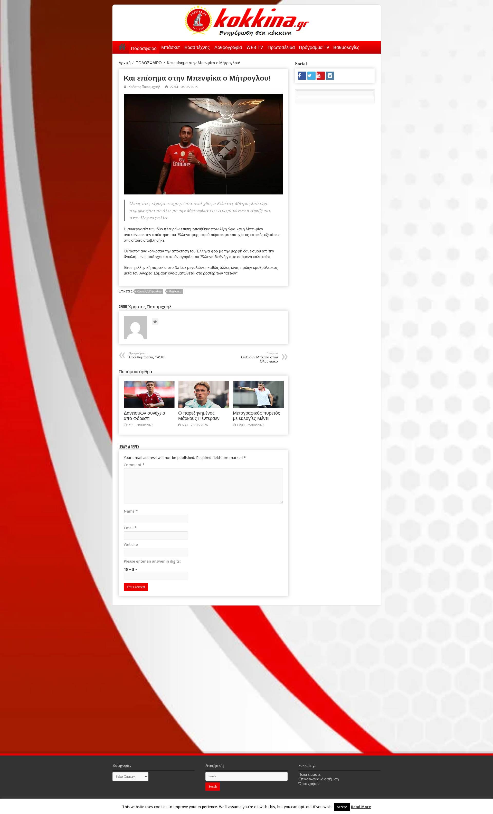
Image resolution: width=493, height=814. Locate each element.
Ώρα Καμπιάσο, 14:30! (147, 355)
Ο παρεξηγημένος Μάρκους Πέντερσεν (199, 415)
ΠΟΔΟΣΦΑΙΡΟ (149, 63)
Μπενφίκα (175, 291)
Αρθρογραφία (228, 47)
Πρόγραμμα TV (314, 47)
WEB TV (254, 47)
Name (131, 511)
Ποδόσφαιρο (144, 48)
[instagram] (330, 76)
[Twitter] (311, 76)
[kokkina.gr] (247, 19)
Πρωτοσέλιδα (281, 47)
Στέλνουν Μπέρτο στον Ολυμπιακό (259, 357)
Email (130, 528)
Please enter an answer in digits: (152, 561)
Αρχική (122, 46)
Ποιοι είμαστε (309, 774)
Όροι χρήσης (309, 783)
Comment (134, 465)
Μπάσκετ (170, 47)
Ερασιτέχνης (197, 47)
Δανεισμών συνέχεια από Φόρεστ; (144, 415)
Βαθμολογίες (346, 47)
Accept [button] (342, 807)
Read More (361, 807)
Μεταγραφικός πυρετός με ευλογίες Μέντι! (256, 415)
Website (131, 544)
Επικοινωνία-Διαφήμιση (318, 779)
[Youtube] (321, 76)
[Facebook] (302, 76)
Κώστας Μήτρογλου (149, 291)
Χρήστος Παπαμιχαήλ (144, 87)
